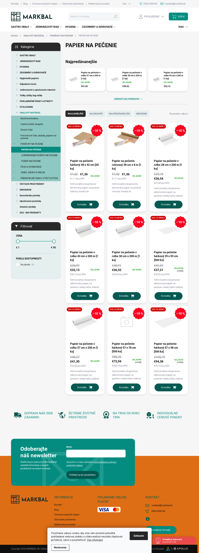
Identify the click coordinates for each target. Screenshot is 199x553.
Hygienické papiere (29, 78)
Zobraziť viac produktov (126, 99)
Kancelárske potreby (30, 195)
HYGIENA (24, 67)
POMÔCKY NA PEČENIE (32, 144)
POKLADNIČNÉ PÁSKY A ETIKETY (36, 101)
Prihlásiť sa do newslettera (82, 475)
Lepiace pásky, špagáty (32, 124)
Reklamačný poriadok (99, 3)
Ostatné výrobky (28, 207)
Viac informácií (95, 540)
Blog (25, 3)
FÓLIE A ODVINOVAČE (31, 167)
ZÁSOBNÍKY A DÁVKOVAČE (33, 72)
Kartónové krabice (29, 118)
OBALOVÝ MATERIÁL (30, 112)
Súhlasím (139, 535)
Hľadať (115, 16)
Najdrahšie (96, 113)
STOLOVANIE (26, 107)
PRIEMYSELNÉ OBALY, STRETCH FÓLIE (39, 178)
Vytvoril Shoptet (156, 549)
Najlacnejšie (75, 113)
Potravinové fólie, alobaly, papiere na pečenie (38, 136)
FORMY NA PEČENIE (31, 161)
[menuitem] (22, 27)
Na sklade (27, 264)
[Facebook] (147, 518)
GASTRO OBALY (28, 55)
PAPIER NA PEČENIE (31, 149)
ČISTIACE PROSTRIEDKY (32, 184)
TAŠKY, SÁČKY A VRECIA (33, 172)
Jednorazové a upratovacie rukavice (38, 90)
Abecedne (141, 113)
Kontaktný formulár (160, 530)
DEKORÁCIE (25, 189)
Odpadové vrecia (28, 84)
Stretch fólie (27, 130)
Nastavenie (60, 547)
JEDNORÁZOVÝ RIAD (30, 61)
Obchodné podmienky (73, 3)
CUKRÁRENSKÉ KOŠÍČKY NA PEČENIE (39, 155)
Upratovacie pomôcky (30, 201)
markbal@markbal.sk (162, 505)
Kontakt (15, 3)
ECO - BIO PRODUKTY (30, 212)
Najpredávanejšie (119, 113)
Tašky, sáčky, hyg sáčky (31, 95)
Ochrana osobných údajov (45, 3)
